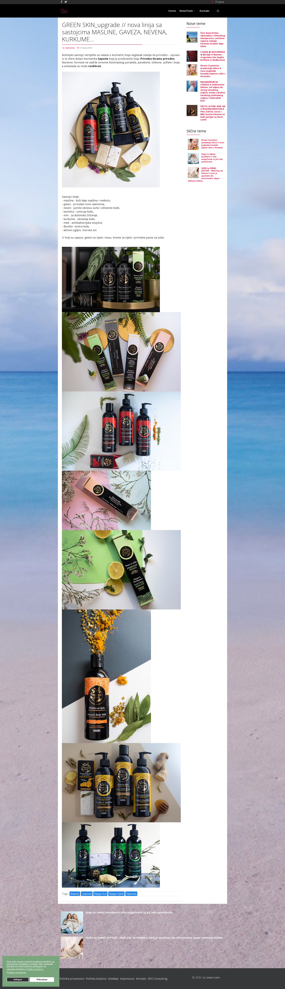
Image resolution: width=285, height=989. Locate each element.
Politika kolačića (96, 978)
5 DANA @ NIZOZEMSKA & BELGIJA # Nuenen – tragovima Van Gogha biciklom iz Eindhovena (212, 55)
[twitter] (65, 2)
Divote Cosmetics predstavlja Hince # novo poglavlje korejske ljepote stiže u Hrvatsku (213, 71)
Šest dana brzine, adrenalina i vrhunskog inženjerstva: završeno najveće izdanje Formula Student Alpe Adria (212, 39)
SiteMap (113, 978)
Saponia (131, 893)
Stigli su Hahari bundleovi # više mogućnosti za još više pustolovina (129, 912)
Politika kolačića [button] (34, 969)
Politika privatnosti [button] (16, 972)
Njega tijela (116, 893)
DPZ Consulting (157, 978)
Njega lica (100, 893)
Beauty (74, 893)
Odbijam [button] (18, 979)
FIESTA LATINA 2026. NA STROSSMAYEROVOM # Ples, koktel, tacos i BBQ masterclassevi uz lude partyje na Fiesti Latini (212, 113)
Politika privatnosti (72, 978)
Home (172, 10)
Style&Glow (70, 48)
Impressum (127, 978)
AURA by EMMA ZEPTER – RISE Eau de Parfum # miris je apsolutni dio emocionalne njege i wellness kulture (154, 937)
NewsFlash (186, 10)
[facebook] (61, 2)
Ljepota (87, 893)
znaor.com (213, 977)
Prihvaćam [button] (42, 979)
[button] (217, 1)
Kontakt (204, 10)
